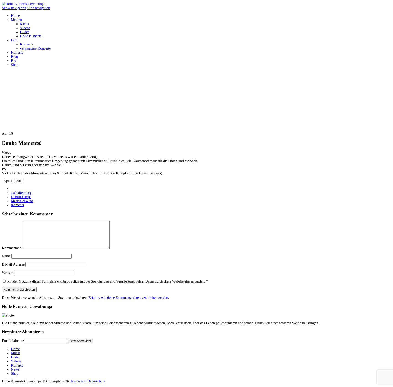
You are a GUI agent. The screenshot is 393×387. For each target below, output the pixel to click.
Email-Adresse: (13, 341)
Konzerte (26, 44)
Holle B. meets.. (31, 36)
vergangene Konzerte (35, 48)
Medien (16, 20)
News (15, 369)
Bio (13, 61)
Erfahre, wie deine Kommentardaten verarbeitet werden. (128, 297)
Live (14, 40)
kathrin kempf (21, 197)
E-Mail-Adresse (13, 264)
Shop (14, 65)
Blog (14, 56)
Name (6, 256)
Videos (25, 28)
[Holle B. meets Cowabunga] (23, 4)
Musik (24, 24)
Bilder (24, 32)
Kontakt (17, 52)
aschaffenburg (21, 193)
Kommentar (12, 248)
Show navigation (14, 8)
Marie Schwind (22, 201)
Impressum (78, 381)
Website (7, 273)
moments (17, 205)
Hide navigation (38, 8)
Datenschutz (96, 381)
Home (15, 16)
